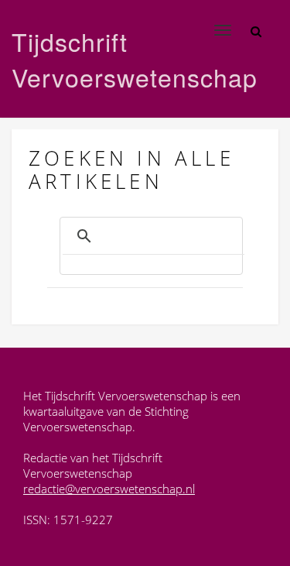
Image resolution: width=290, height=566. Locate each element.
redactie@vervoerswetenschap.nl (109, 488)
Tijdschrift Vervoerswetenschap (107, 58)
